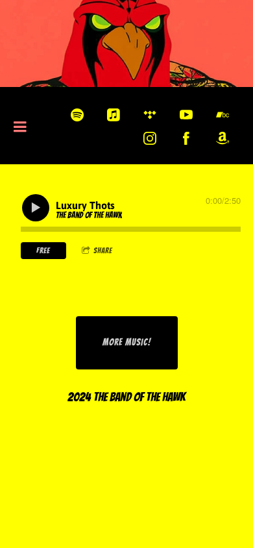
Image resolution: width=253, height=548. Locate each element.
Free (43, 250)
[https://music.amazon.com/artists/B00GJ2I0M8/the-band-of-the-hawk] (222, 138)
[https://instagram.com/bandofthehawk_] (149, 138)
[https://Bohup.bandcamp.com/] (222, 114)
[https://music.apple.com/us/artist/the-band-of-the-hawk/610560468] (113, 114)
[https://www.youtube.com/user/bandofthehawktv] (186, 114)
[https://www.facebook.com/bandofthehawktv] (186, 138)
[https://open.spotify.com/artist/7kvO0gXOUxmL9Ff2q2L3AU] (77, 114)
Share (102, 250)
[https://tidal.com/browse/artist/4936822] (149, 114)
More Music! (126, 342)
